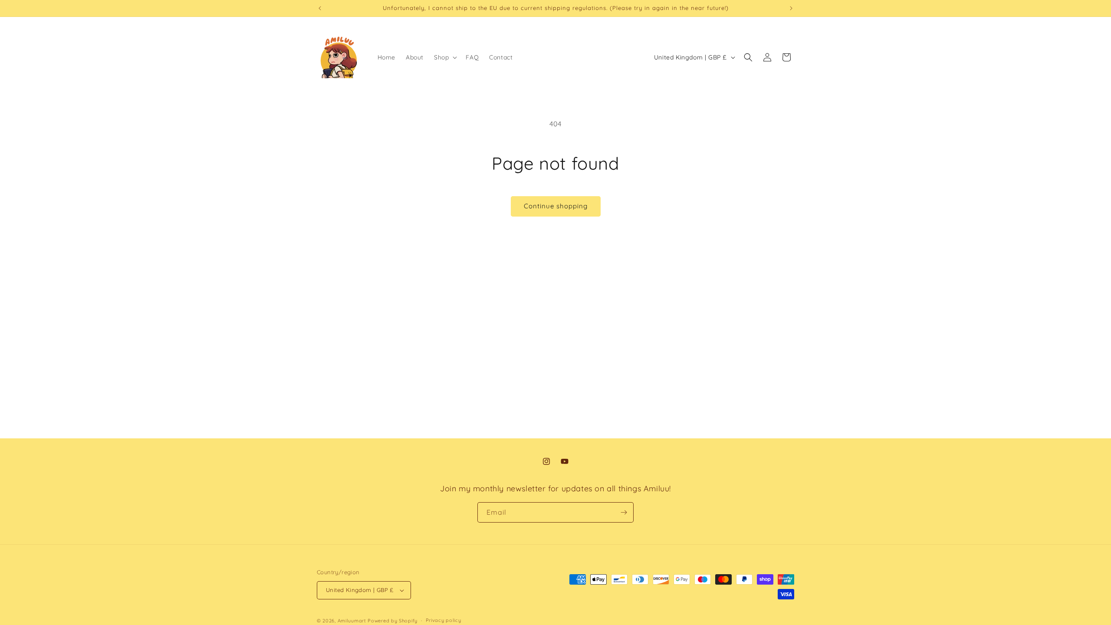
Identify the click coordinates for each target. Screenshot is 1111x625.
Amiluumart (352, 621)
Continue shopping (556, 206)
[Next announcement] (791, 8)
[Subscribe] (623, 512)
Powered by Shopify (392, 621)
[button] (444, 57)
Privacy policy (443, 620)
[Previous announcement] (319, 8)
